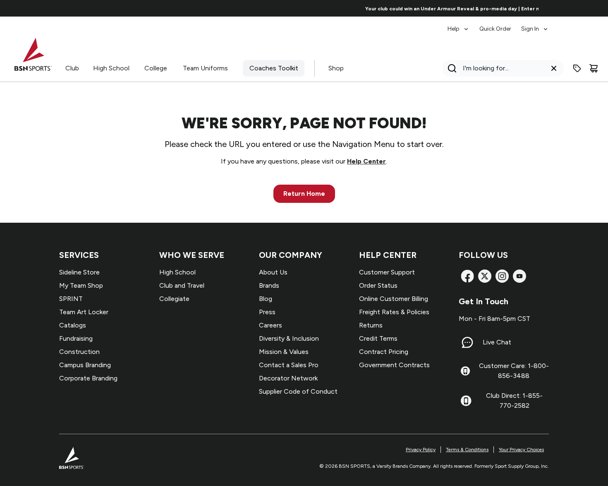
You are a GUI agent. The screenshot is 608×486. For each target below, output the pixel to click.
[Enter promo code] (577, 68)
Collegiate (174, 299)
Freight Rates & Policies (394, 312)
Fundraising (76, 338)
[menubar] (498, 25)
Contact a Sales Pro (288, 365)
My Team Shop (81, 285)
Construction (79, 352)
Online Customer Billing (393, 299)
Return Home (304, 193)
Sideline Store (79, 272)
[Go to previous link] (58, 8)
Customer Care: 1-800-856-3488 (514, 371)
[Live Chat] (467, 342)
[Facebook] (467, 276)
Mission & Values (284, 352)
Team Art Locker (83, 312)
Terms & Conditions (467, 449)
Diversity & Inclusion (289, 338)
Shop (336, 68)
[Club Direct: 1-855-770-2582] (466, 400)
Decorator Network (288, 378)
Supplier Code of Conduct (298, 391)
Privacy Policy (421, 449)
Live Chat (497, 342)
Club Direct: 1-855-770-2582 (514, 400)
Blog (265, 299)
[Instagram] (502, 276)
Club (72, 68)
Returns (371, 325)
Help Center (366, 161)
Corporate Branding (88, 378)
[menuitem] (458, 25)
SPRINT (71, 299)
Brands (269, 285)
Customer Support (387, 272)
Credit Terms (378, 338)
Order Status (378, 285)
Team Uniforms (205, 68)
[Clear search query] (554, 68)
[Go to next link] (550, 8)
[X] (484, 276)
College (155, 68)
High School (111, 68)
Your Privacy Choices (521, 449)
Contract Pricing (383, 352)
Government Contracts (394, 365)
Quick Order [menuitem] (495, 28)
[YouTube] (519, 276)
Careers (270, 325)
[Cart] (593, 68)
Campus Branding (85, 365)
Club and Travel (181, 285)
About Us (273, 272)
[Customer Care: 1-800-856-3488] (465, 371)
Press (267, 312)
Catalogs (72, 325)
